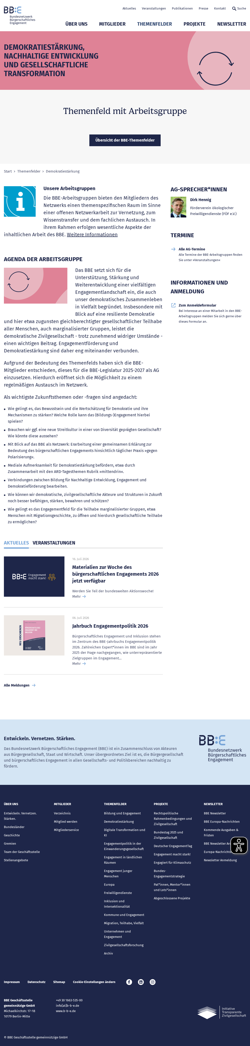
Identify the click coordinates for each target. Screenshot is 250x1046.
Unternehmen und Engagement (117, 934)
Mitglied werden (65, 821)
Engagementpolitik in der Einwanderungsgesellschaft (124, 846)
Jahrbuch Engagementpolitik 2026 (110, 626)
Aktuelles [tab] (16, 543)
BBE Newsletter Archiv (219, 843)
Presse (203, 8)
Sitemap (59, 982)
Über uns (76, 24)
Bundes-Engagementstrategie (169, 873)
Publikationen (182, 8)
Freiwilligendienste (118, 893)
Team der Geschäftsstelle (22, 852)
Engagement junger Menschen (118, 873)
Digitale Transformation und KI (124, 832)
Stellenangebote (16, 860)
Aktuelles (129, 8)
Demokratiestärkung (119, 821)
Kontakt (220, 8)
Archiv (108, 953)
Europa (109, 884)
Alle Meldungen (17, 685)
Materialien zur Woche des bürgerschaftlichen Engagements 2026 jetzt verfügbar (115, 574)
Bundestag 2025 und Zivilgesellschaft (168, 835)
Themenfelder (154, 24)
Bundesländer (14, 827)
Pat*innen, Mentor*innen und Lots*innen (172, 887)
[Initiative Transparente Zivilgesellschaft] (221, 1012)
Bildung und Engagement (122, 813)
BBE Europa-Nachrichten (222, 821)
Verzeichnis (62, 813)
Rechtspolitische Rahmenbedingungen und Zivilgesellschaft (173, 818)
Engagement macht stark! (172, 854)
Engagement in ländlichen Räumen (123, 859)
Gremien (10, 843)
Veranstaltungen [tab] (54, 543)
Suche (241, 8)
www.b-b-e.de (66, 1011)
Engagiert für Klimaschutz (172, 862)
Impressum (12, 982)
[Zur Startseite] (19, 16)
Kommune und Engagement (124, 915)
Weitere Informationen (92, 234)
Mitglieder (112, 24)
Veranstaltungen (154, 8)
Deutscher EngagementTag (173, 846)
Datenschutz (36, 982)
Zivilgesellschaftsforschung (124, 945)
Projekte (195, 24)
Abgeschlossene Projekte (172, 898)
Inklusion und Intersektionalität (117, 903)
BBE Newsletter (215, 813)
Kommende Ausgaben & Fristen (221, 832)
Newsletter (231, 24)
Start (8, 171)
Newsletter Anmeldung (220, 860)
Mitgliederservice (66, 830)
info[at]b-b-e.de (67, 1005)
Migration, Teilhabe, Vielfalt (124, 923)
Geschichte (12, 835)
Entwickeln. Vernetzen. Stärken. (20, 815)
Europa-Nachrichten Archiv (223, 852)
